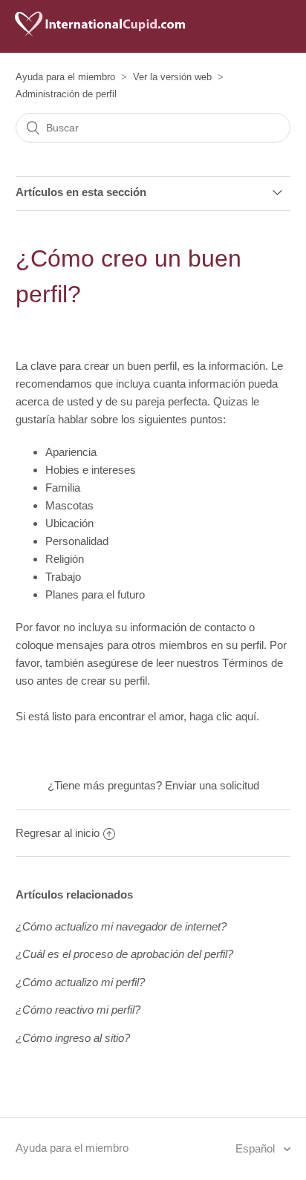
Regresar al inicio (58, 833)
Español (256, 1148)
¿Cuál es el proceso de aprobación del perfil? (124, 954)
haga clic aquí (222, 716)
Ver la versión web (172, 76)
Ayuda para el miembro (65, 76)
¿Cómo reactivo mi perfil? (78, 1009)
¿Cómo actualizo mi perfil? (80, 982)
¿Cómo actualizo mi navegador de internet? (121, 926)
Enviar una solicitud (212, 785)
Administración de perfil (66, 94)
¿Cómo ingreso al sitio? (73, 1037)
